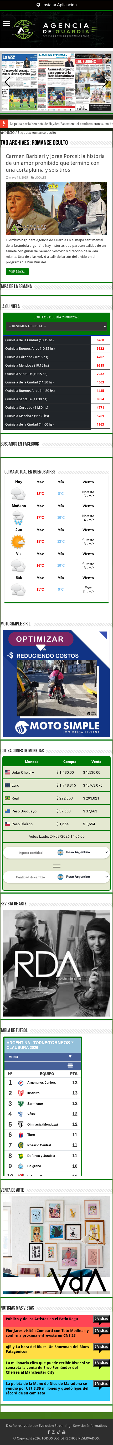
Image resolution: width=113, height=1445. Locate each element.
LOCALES (40, 177)
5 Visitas (101, 1363)
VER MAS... (17, 271)
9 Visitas (101, 1319)
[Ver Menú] (6, 23)
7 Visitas (101, 1331)
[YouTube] (64, 1432)
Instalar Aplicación (59, 5)
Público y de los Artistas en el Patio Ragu (42, 1319)
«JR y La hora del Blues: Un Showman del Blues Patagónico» (47, 1349)
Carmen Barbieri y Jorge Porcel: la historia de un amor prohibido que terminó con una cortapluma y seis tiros (55, 163)
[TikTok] (58, 1432)
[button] (105, 82)
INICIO (9, 133)
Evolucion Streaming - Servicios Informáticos (73, 1426)
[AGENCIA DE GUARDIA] (56, 29)
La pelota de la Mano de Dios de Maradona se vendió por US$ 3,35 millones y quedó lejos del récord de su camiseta (47, 1388)
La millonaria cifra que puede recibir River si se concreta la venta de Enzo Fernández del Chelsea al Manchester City (48, 1367)
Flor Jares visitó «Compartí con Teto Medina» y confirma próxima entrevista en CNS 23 (47, 1333)
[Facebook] (48, 1432)
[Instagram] (53, 1432)
